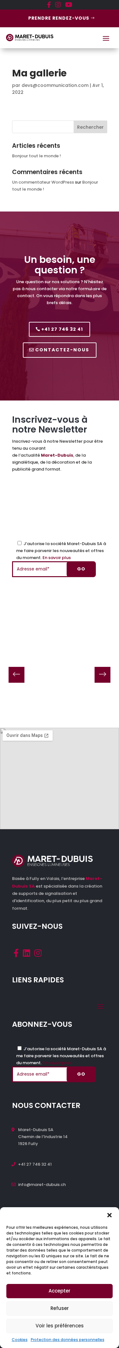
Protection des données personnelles (67, 1339)
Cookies (20, 1339)
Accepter (59, 1290)
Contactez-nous (62, 350)
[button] (109, 1215)
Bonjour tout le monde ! (36, 156)
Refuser (59, 1308)
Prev (16, 675)
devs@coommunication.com (55, 85)
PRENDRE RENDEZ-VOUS (58, 18)
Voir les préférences (60, 1325)
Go (81, 569)
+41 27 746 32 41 (62, 329)
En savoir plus (57, 558)
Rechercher (90, 127)
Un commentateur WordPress (43, 182)
